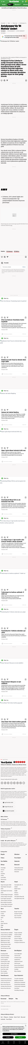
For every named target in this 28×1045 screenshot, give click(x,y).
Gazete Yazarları (18, 913)
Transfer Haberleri (18, 978)
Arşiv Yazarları (17, 917)
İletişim (11, 998)
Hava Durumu (5, 975)
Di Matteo (17, 251)
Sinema (16, 892)
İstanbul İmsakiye (5, 955)
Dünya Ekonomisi (18, 869)
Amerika (3, 873)
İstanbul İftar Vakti (5, 961)
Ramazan (3, 950)
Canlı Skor (16, 988)
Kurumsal (3, 998)
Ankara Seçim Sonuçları (6, 896)
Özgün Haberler (18, 932)
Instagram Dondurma (19, 942)
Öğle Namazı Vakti (5, 940)
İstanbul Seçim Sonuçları (7, 894)
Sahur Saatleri (4, 973)
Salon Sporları (4, 923)
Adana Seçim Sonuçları (6, 900)
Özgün (16, 929)
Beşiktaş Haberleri (18, 980)
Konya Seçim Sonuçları (6, 906)
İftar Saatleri (4, 971)
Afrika (2, 875)
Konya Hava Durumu (6, 988)
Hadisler (16, 969)
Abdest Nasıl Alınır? (19, 967)
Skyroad (23, 1017)
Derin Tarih (17, 1017)
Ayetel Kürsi (17, 959)
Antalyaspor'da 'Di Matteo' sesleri (23, 23)
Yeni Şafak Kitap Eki (19, 896)
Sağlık (15, 890)
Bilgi (2, 927)
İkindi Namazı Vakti (5, 942)
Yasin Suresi (17, 955)
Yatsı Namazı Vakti (5, 946)
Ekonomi (17, 864)
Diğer (2, 925)
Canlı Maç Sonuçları (19, 990)
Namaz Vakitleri (5, 929)
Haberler (17, 861)
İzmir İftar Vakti (4, 969)
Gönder (24, 267)
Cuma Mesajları (18, 953)
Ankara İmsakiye (5, 957)
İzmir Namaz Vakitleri (6, 936)
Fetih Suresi (17, 963)
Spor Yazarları (17, 915)
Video (2, 857)
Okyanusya (3, 879)
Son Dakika (4, 861)
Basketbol (3, 911)
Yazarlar (16, 908)
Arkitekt (3, 1019)
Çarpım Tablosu (18, 938)
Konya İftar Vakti (5, 965)
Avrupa (2, 869)
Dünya (2, 864)
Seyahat (16, 894)
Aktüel (16, 886)
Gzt (2, 1017)
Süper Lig (15, 23)
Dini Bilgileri (18, 950)
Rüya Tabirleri (17, 971)
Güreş (2, 921)
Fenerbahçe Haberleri (19, 984)
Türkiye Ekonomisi (18, 867)
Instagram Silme (18, 940)
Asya (2, 871)
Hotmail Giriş (17, 936)
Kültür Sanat (17, 888)
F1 (1, 919)
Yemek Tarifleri (18, 934)
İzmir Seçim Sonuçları (6, 898)
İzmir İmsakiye (4, 959)
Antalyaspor (10, 251)
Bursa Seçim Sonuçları (6, 902)
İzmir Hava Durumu (5, 982)
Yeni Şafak (3, 31)
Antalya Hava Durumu (6, 986)
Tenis (2, 917)
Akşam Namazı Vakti (6, 944)
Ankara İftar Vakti (5, 963)
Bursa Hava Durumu (6, 984)
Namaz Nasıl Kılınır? (19, 965)
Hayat (16, 881)
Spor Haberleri (18, 975)
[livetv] (23, 1)
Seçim (3, 881)
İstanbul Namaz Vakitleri (7, 932)
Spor (9, 23)
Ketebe (11, 1017)
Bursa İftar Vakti (5, 967)
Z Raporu (6, 1017)
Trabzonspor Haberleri (19, 986)
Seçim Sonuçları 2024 (6, 885)
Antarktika (3, 877)
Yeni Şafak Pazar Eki (19, 898)
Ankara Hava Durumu (6, 980)
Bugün (3, 854)
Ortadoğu (3, 867)
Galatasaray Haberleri (19, 982)
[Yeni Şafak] (14, 1)
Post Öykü (9, 1019)
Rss (17, 998)
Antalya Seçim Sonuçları (7, 904)
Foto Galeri (17, 857)
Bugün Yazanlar (18, 911)
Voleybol (3, 915)
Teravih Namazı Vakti (6, 948)
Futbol (2, 913)
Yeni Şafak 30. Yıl (18, 885)
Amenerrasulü (17, 957)
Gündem (16, 854)
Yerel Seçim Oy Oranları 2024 (6, 891)
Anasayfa (3, 23)
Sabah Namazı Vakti (6, 938)
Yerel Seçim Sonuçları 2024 (6, 887)
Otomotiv (16, 871)
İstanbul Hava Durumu (6, 978)
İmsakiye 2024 (4, 953)
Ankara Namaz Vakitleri (6, 934)
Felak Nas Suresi (18, 961)
